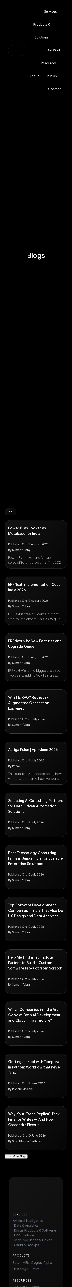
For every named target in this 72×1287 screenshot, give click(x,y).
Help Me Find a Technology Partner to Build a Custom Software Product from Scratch (35, 962)
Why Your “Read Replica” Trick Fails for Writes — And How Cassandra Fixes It (34, 1119)
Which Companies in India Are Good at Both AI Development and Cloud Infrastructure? (34, 1015)
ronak (16, 766)
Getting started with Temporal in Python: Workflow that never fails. (34, 1067)
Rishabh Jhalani (22, 1089)
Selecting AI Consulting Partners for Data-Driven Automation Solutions (35, 806)
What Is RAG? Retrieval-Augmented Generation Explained (28, 703)
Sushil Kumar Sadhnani (27, 1141)
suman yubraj (21, 550)
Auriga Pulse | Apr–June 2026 (33, 750)
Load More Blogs (16, 1156)
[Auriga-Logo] (17, 49)
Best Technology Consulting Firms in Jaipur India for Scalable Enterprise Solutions (35, 858)
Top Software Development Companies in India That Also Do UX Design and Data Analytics (35, 910)
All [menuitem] (10, 511)
